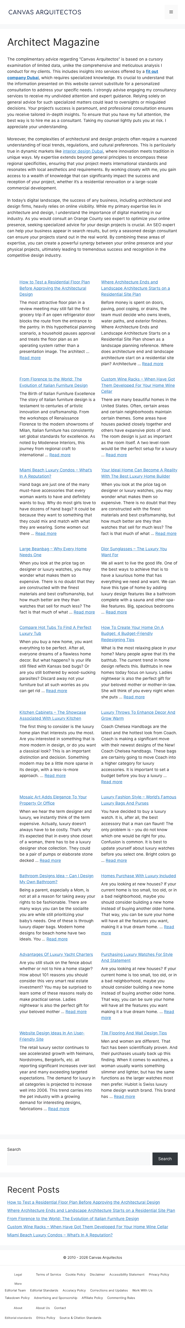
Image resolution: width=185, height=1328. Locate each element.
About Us (43, 1308)
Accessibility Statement (127, 1274)
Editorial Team (15, 1290)
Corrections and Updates (109, 1290)
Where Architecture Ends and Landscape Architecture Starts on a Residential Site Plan (135, 288)
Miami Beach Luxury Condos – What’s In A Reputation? (60, 1235)
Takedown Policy (17, 1298)
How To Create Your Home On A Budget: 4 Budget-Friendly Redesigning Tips (132, 633)
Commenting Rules (121, 1298)
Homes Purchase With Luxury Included (138, 875)
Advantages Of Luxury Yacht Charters (56, 954)
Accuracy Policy (74, 1290)
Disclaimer (97, 1274)
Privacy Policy (159, 1274)
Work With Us (142, 1290)
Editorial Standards (44, 1290)
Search (14, 1149)
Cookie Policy (76, 1274)
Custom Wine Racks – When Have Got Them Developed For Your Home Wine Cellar (138, 385)
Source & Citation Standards (80, 1318)
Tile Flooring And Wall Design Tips (134, 1033)
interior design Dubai (83, 151)
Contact (60, 1308)
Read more (30, 357)
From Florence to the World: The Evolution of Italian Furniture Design (73, 1218)
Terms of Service (48, 1274)
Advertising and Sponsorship (55, 1298)
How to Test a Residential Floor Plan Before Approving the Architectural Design (55, 288)
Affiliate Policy (92, 1298)
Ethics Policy (45, 1318)
